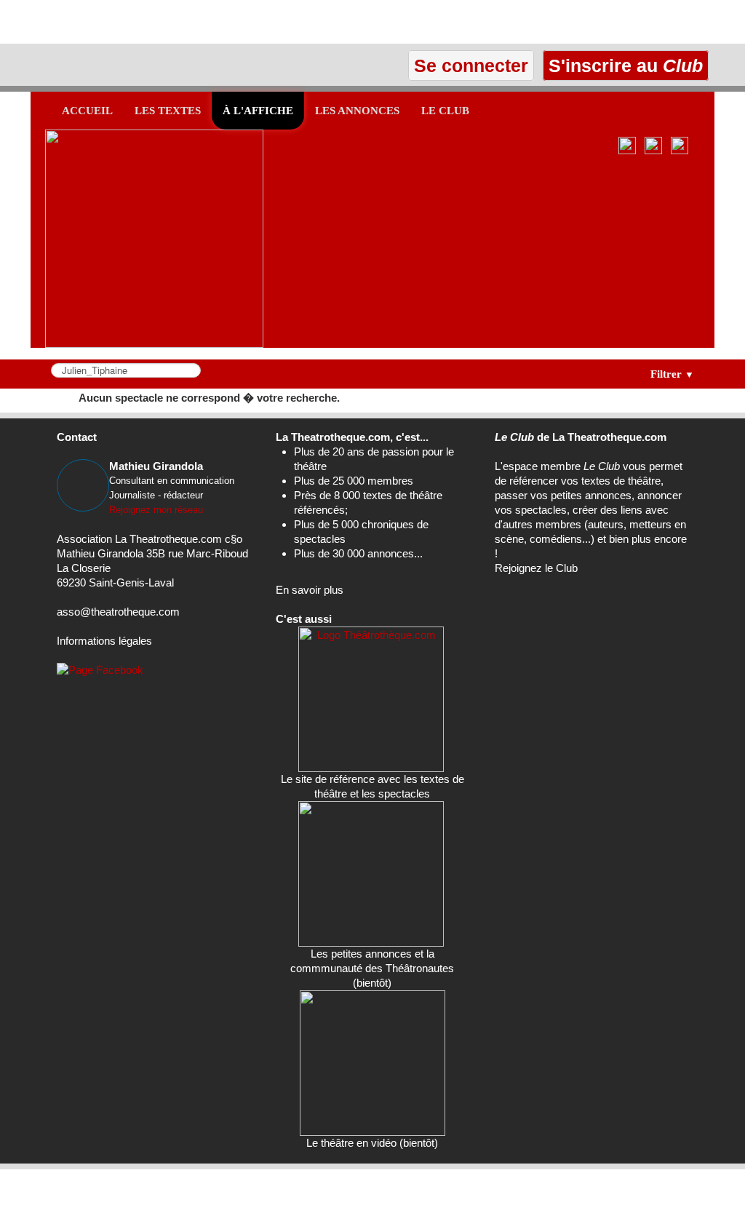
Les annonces (357, 110)
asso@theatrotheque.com (118, 611)
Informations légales (104, 641)
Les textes (168, 110)
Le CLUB (445, 110)
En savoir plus (309, 590)
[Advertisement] (170, 22)
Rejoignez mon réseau (156, 509)
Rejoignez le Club (536, 568)
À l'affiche (258, 110)
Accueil (87, 110)
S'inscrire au (623, 65)
